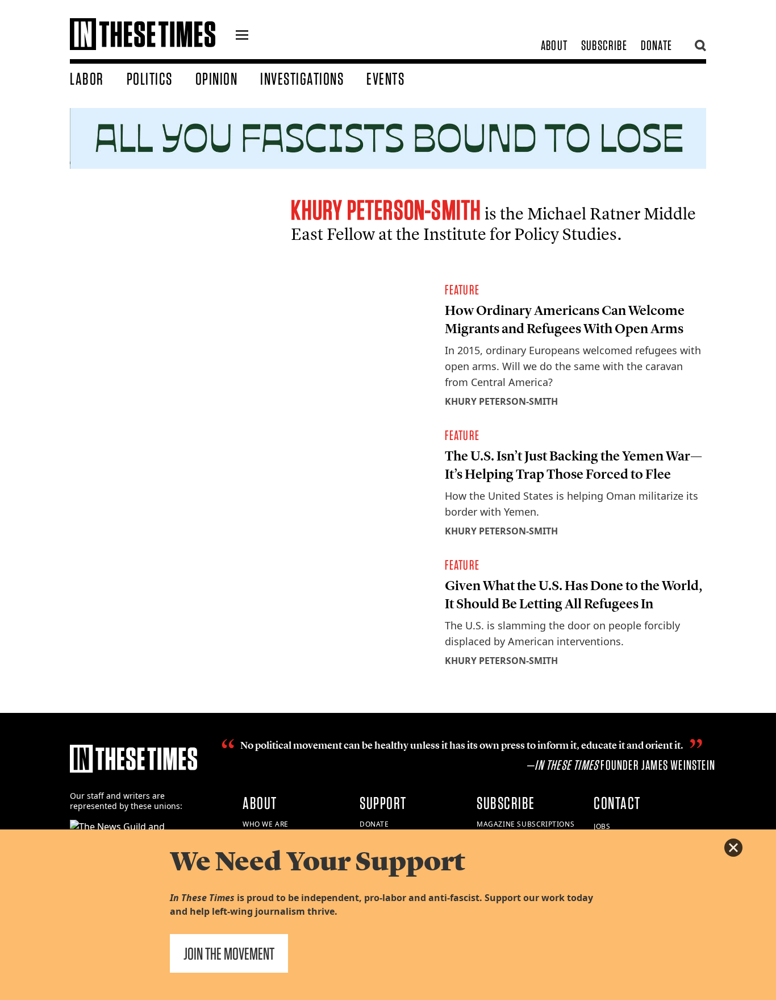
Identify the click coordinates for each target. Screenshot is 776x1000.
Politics (150, 78)
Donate (656, 45)
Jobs (602, 826)
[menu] (242, 36)
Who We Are (266, 824)
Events (385, 78)
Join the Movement (228, 953)
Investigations (302, 78)
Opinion (216, 78)
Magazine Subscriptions (525, 824)
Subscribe (604, 45)
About (554, 45)
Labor (87, 78)
